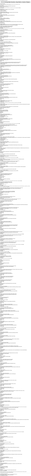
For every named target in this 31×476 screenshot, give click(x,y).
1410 (2, 226)
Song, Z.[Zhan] (10, 207)
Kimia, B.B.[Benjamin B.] (5, 173)
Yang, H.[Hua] (1, 383)
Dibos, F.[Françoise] (11, 324)
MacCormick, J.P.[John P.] (6, 297)
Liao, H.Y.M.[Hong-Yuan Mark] (15, 106)
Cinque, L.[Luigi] (1, 269)
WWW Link (1, 105)
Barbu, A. (1, 404)
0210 (2, 417)
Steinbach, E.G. (1, 14)
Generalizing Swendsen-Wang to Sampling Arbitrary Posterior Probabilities (9, 407)
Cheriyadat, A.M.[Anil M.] (2, 310)
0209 (2, 16)
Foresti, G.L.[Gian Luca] (10, 269)
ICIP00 (0, 458)
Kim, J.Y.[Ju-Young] (6, 366)
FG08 (0, 360)
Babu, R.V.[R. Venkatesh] (8, 221)
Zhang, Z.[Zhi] (1, 252)
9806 (5, 10)
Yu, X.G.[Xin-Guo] (5, 317)
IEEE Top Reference (2, 164)
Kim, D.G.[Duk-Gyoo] (10, 366)
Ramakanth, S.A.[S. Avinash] (3, 221)
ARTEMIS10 (1, 270)
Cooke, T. (1, 259)
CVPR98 (1, 467)
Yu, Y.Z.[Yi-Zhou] (13, 238)
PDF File (1, 16)
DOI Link (1, 70)
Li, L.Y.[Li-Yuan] (1, 317)
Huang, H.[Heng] (4, 245)
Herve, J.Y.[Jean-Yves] (6, 335)
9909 (2, 91)
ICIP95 (0, 33)
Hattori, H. (3, 55)
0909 (3, 385)
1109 (3, 274)
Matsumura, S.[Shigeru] (2, 103)
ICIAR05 (1, 367)
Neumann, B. (1, 469)
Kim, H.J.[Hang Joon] (6, 96)
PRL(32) (1, 197)
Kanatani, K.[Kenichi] (6, 408)
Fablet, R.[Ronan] (2, 42)
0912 (2, 399)
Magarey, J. (3, 443)
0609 (2, 131)
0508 (3, 126)
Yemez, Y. (1, 75)
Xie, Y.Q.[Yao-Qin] (14, 207)
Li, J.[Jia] (12, 200)
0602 (2, 371)
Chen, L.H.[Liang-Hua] (2, 106)
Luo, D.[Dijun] (1, 245)
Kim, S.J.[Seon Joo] (2, 390)
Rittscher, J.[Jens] (10, 390)
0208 (4, 164)
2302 (2, 233)
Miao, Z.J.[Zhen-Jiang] (5, 196)
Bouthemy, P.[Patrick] (6, 42)
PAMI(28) (1, 159)
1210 (3, 281)
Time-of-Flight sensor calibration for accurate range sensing (8, 289)
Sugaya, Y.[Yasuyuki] (2, 408)
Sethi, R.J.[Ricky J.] (2, 397)
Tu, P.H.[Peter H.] (14, 390)
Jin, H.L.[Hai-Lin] (20, 231)
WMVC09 (1, 298)
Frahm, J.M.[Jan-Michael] (9, 383)
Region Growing (1, 28)
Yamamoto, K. (8, 422)
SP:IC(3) (1, 6)
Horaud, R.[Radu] (4, 328)
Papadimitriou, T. (2, 453)
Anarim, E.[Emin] (6, 75)
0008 (3, 77)
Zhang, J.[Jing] (9, 124)
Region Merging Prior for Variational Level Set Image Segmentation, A (9, 161)
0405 (3, 53)
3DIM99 (1, 464)
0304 (3, 98)
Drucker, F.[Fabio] (2, 297)
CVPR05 (1, 122)
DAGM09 (1, 305)
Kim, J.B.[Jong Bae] (2, 96)
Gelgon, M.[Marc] (10, 42)
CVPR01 (1, 56)
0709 (2, 354)
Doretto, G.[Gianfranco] (6, 390)
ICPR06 (1, 336)
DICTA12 (1, 260)
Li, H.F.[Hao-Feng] (2, 238)
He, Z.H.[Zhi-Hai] (8, 252)
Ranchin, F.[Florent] (2, 324)
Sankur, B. (3, 75)
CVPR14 (1, 222)
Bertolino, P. (3, 415)
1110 (3, 198)
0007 (3, 461)
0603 (2, 189)
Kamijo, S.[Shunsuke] (2, 141)
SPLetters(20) (1, 208)
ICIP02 (0, 416)
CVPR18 (1, 243)
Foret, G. (1, 415)
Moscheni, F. (3, 32)
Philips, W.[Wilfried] (11, 276)
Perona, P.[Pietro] (6, 466)
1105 (2, 284)
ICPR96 (1, 49)
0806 (2, 312)
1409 (2, 247)
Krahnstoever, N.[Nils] (18, 390)
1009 (2, 202)
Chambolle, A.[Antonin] (6, 324)
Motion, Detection (4, 4)
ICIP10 (0, 291)
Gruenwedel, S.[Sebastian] (2, 276)
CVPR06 (1, 134)
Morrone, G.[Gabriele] (20, 269)
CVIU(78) (1, 46)
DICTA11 (1, 263)
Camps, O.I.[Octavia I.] (11, 133)
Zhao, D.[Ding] (17, 231)
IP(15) (0, 145)
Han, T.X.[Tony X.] (5, 252)
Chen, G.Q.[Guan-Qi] (6, 238)
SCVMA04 (3, 176)
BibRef (4, 10)
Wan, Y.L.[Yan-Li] (9, 196)
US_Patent (1, 63)
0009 (2, 88)
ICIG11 (1, 215)
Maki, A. (1, 55)
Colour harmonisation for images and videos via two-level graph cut (8, 199)
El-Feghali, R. (7, 162)
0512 (2, 378)
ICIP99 (0, 43)
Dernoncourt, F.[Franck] (6, 231)
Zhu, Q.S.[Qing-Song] (2, 207)
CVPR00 (1, 451)
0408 (2, 406)
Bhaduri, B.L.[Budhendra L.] (8, 310)
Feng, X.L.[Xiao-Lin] (2, 466)
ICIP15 (0, 253)
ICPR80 (1, 470)
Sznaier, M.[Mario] (7, 133)
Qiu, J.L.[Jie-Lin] (1, 231)
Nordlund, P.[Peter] (5, 45)
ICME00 (1, 461)
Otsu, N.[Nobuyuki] (11, 359)
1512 (2, 254)
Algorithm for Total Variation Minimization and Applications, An (8, 327)
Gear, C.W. (1, 68)
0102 (3, 60)
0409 (3, 108)
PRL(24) (1, 94)
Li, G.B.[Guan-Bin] (10, 238)
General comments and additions (3, 474)
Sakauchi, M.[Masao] (7, 141)
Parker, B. (1, 443)
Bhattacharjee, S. (6, 29)
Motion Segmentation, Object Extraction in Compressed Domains (6, 472)
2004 (2, 240)
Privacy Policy (6, 0)
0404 (4, 105)
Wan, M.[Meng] (1, 335)
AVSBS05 (1, 374)
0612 (4, 143)
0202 (3, 85)
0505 (3, 410)
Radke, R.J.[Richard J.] (13, 310)
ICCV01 (1, 437)
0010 (2, 70)
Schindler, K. (1, 376)
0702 (2, 330)
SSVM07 (1, 325)
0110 (2, 441)
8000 (6, 470)
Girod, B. (6, 14)
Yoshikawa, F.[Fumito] (7, 359)
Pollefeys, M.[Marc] (14, 383)
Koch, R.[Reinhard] (5, 286)
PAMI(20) (1, 27)
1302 (3, 267)
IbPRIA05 (1, 381)
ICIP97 (0, 19)
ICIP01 (0, 167)
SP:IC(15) (1, 76)
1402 (2, 229)
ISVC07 (1, 318)
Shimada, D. (1, 422)
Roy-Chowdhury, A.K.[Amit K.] (7, 397)
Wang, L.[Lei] (17, 207)
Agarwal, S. (3, 429)
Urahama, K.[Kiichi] (5, 436)
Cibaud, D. (6, 415)
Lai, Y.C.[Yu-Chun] (6, 106)
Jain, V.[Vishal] (1, 173)
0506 (2, 112)
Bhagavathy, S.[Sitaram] (8, 290)
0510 (2, 185)
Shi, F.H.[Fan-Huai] (2, 124)
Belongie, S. (5, 429)
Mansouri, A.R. (1, 162)
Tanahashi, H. (4, 422)
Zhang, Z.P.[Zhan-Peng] (7, 207)
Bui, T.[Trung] (9, 231)
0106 (2, 427)
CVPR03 (1, 430)
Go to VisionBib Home (2, 0)
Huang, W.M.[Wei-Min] (9, 317)
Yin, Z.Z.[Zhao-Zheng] (2, 342)
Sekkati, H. (1, 144)
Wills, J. (1, 429)
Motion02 (1, 171)
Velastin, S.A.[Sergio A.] (9, 307)
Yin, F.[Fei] (1, 307)
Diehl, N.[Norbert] (2, 5)
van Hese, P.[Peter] (7, 276)
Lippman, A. (6, 32)
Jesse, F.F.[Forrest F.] (13, 196)
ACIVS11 (1, 277)
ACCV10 (1, 388)
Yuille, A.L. (3, 404)
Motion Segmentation (9, 4)
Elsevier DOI (1, 53)
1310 (2, 209)
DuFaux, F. (1, 32)
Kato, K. (6, 422)
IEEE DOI (1, 31)
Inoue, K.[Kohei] (1, 436)
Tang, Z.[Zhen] (1, 196)
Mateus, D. (1, 328)
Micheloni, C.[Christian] (15, 269)
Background (1, 4)
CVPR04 (1, 405)
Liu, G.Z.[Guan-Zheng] (7, 214)
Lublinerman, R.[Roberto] (2, 133)
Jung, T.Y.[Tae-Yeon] (2, 366)
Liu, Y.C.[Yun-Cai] (13, 124)
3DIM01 (1, 423)
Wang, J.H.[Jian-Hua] (6, 124)
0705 (3, 326)
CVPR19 (1, 236)
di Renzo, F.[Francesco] (6, 269)
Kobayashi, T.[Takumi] (2, 359)
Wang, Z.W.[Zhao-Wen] (13, 231)
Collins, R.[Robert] (6, 342)
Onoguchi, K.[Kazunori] (2, 349)
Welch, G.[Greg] (4, 383)
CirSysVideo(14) (1, 101)
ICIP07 (0, 179)
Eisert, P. (4, 14)
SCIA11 (1, 287)
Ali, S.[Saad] (11, 397)
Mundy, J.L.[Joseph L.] (10, 173)
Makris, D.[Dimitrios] (5, 307)
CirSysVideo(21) (1, 192)
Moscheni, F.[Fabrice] (2, 29)
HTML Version (1, 10)
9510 (2, 34)
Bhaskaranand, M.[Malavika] (3, 290)
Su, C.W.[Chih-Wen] (10, 106)
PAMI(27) (1, 119)
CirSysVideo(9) (1, 66)
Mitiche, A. (4, 144)
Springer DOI (1, 274)
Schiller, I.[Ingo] (1, 286)
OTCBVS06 (1, 343)
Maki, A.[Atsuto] (1, 45)
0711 (3, 175)
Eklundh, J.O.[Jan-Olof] (10, 45)
